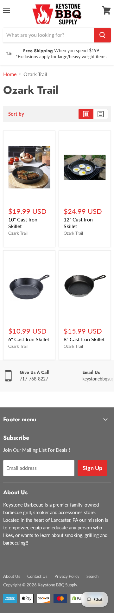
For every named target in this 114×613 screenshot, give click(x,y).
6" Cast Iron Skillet (28, 339)
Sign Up (92, 467)
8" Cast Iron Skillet (84, 339)
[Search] (102, 35)
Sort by (16, 114)
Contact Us (37, 576)
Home (9, 74)
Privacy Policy (66, 576)
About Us (11, 576)
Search (92, 576)
